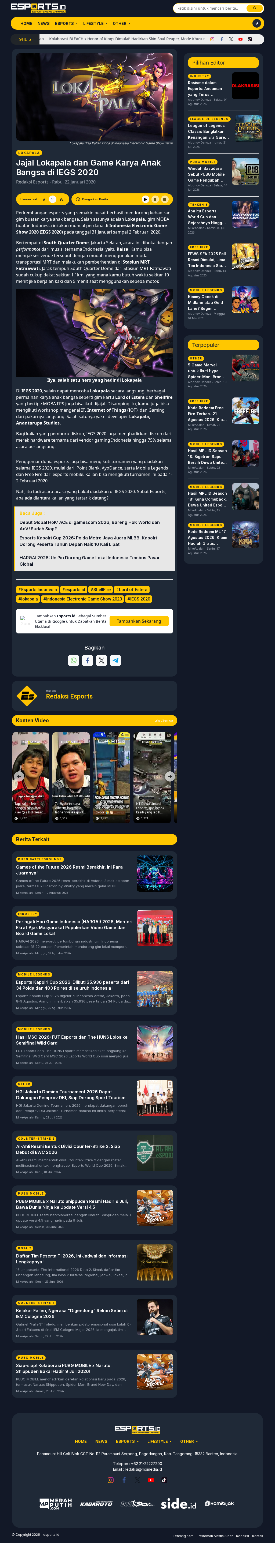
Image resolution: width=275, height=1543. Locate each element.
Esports (65, 23)
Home (26, 23)
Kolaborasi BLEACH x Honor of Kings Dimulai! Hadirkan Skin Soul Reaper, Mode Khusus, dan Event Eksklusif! (115, 38)
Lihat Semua (163, 720)
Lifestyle (93, 23)
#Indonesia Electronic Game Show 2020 (82, 599)
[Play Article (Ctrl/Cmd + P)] (145, 199)
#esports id (73, 589)
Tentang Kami (183, 1536)
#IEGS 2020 (138, 599)
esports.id (51, 1535)
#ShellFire (101, 589)
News (44, 23)
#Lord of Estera (131, 589)
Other (120, 23)
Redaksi (242, 1536)
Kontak (257, 1536)
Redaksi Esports (32, 182)
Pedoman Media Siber (215, 1536)
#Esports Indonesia (37, 589)
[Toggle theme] (256, 23)
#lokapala (28, 599)
